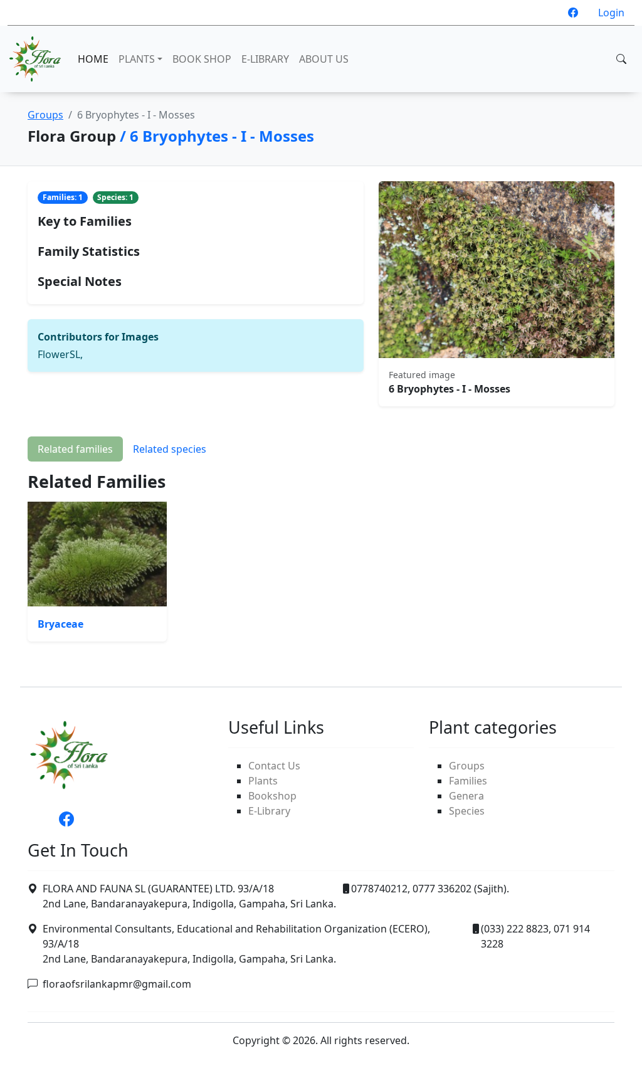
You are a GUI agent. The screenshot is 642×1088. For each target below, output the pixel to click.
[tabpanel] (321, 557)
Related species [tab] (169, 449)
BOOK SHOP (201, 59)
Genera (466, 796)
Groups (45, 115)
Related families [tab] (75, 449)
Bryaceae (60, 624)
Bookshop (272, 796)
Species (467, 811)
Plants (263, 781)
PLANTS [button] (136, 59)
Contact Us (274, 766)
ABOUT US (324, 59)
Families (468, 781)
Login (611, 12)
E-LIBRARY (265, 59)
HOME (93, 59)
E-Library (269, 811)
